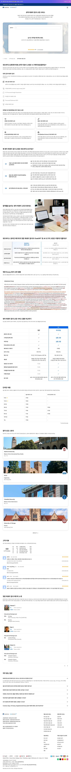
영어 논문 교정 (46, 716)
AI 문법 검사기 (60, 738)
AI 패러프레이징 (60, 740)
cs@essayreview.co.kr (15, 719)
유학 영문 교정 (12, 58)
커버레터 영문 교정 (47, 731)
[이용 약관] (26, 764)
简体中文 (23, 756)
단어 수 (11, 27)
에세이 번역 (59, 718)
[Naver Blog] (58, 759)
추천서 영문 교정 (47, 727)
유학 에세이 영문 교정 (48, 723)
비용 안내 (45, 740)
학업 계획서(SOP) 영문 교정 (49, 725)
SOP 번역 (59, 720)
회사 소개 (45, 738)
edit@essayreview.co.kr (15, 721)
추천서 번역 (59, 723)
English (5, 756)
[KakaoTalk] (65, 759)
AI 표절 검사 (59, 746)
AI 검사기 (59, 748)
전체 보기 (35, 533)
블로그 (45, 746)
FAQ (44, 742)
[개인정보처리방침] (32, 764)
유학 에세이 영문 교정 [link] (21, 58)
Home (5, 58)
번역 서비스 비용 (60, 727)
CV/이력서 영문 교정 (48, 729)
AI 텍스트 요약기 (60, 742)
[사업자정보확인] (20, 761)
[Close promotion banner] (69, 1)
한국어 (11, 756)
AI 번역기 (59, 744)
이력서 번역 (59, 725)
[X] (60, 759)
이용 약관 (45, 748)
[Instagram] (67, 759)
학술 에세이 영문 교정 (48, 720)
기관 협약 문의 (46, 744)
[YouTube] (63, 759)
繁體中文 (30, 756)
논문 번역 (59, 716)
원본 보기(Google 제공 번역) (12, 562)
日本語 (16, 756)
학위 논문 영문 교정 (47, 718)
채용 (44, 750)
